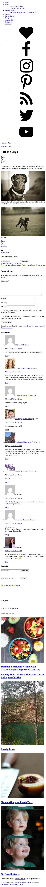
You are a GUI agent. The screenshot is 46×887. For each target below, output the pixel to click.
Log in (21, 884)
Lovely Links (8, 749)
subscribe (4, 318)
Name (3, 299)
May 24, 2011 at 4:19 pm (13, 446)
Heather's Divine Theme (23, 882)
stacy (17, 547)
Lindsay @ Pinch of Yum (24, 395)
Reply (7, 356)
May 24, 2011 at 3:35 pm (13, 475)
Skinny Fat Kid (20, 345)
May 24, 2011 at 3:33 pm (13, 498)
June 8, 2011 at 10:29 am (13, 348)
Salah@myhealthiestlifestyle (24, 419)
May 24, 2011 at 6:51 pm (13, 422)
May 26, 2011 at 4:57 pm (13, 372)
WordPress (13, 884)
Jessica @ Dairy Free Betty (24, 520)
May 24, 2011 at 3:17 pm (13, 551)
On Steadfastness (10, 874)
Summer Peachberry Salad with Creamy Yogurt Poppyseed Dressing (20, 668)
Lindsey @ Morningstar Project (26, 442)
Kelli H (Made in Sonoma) (24, 368)
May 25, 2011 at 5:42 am (13, 399)
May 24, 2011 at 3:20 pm (13, 523)
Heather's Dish (6, 143)
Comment (5, 281)
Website (3, 306)
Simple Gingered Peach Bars (17, 802)
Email (3, 302)
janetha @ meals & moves (24, 471)
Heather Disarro (20, 879)
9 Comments (5, 252)
